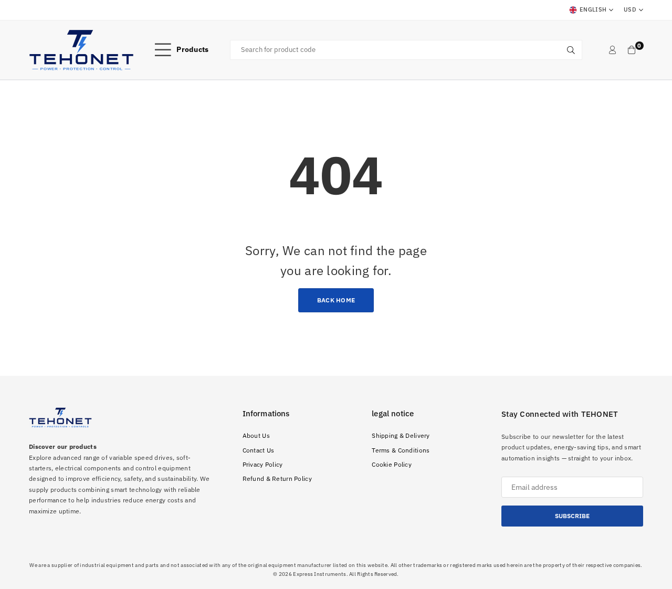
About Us (256, 435)
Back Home (336, 300)
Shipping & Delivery (400, 435)
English (593, 9)
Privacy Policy (263, 464)
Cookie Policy (392, 464)
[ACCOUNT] (612, 49)
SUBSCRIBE (572, 516)
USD (630, 9)
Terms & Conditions (400, 450)
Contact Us (259, 450)
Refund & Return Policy (277, 478)
